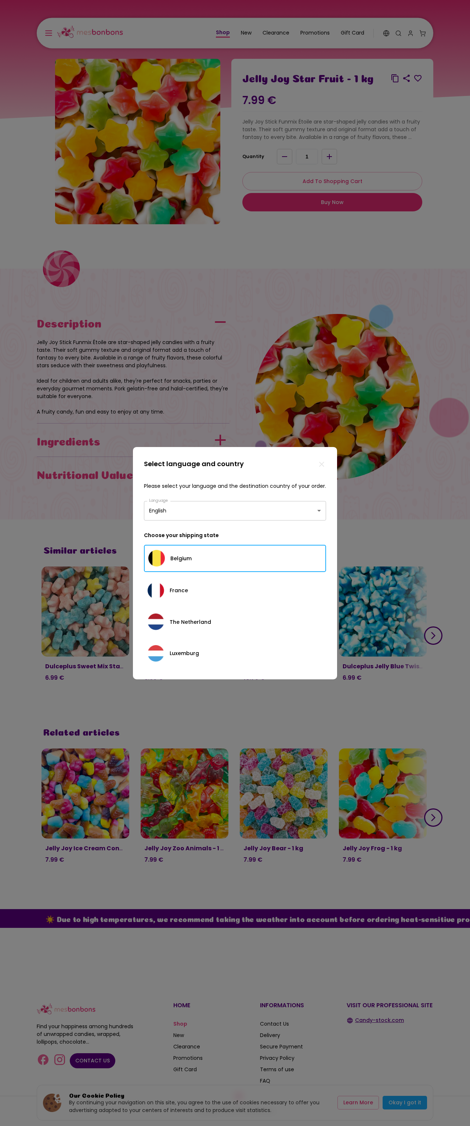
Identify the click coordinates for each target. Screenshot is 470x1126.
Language (158, 500)
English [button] (157, 510)
